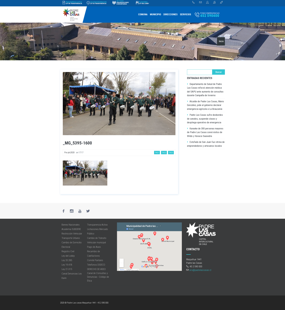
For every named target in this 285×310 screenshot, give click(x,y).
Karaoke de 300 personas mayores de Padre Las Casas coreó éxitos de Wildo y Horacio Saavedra (205, 132)
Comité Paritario (95, 260)
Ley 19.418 (67, 264)
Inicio (221, 41)
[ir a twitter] (88, 211)
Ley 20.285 (67, 260)
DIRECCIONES (170, 14)
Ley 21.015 (67, 269)
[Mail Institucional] (200, 2)
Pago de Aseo (94, 246)
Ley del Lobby (68, 255)
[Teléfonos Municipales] (193, 2)
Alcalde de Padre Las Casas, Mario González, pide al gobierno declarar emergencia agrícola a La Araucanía (205, 105)
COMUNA (143, 14)
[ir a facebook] (63, 211)
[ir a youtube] (79, 211)
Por (66, 152)
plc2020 (71, 152)
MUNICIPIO (155, 14)
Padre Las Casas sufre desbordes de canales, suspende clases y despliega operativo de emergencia (205, 118)
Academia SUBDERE (71, 229)
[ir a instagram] (71, 211)
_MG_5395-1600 (77, 143)
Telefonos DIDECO (96, 264)
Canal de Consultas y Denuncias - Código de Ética (98, 277)
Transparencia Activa (97, 224)
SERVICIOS (185, 14)
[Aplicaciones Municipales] (221, 2)
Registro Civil (68, 251)
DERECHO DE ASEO (96, 269)
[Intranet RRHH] (207, 2)
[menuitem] (143, 14)
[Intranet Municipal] (214, 2)
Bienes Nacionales (71, 224)
